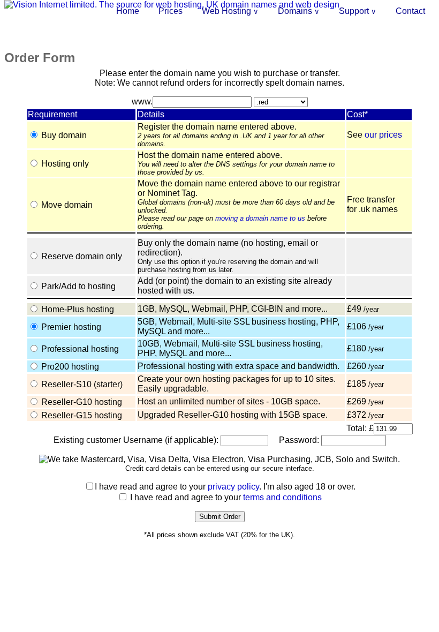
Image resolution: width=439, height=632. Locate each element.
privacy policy (233, 486)
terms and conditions (282, 497)
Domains (299, 11)
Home (127, 11)
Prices (170, 11)
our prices (383, 134)
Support (357, 11)
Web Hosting (230, 11)
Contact (410, 11)
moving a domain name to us (260, 218)
